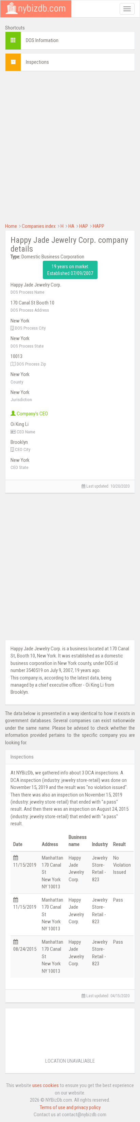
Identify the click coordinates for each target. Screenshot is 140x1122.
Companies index (39, 226)
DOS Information (42, 40)
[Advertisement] (70, 146)
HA (71, 226)
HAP (83, 226)
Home (11, 226)
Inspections (37, 62)
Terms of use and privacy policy (70, 1107)
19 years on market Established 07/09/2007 (70, 270)
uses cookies (45, 1085)
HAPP (98, 226)
